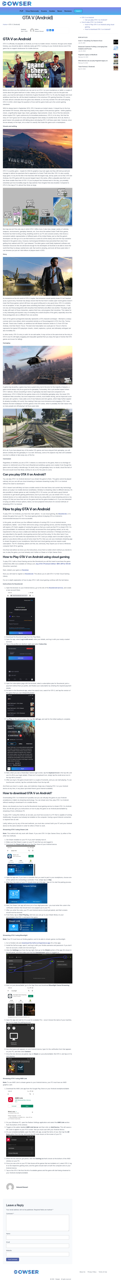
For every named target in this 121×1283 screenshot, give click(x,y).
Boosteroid (63, 514)
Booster (52, 588)
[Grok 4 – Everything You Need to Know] (116, 42)
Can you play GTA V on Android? (96, 20)
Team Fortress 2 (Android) (86, 66)
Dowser (58, 1279)
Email (8, 1242)
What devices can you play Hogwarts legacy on (93, 60)
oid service (59, 588)
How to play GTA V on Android (92, 22)
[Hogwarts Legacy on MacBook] (116, 56)
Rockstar (25, 570)
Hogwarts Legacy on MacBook (87, 54)
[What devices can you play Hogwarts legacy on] (116, 62)
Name (8, 1233)
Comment (10, 1213)
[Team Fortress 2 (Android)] (116, 68)
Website (9, 1250)
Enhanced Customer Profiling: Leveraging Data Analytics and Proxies (92, 48)
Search (78, 11)
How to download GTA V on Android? (97, 29)
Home (5, 24)
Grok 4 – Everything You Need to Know (90, 41)
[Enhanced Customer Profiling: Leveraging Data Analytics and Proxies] (116, 48)
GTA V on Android (88, 17)
